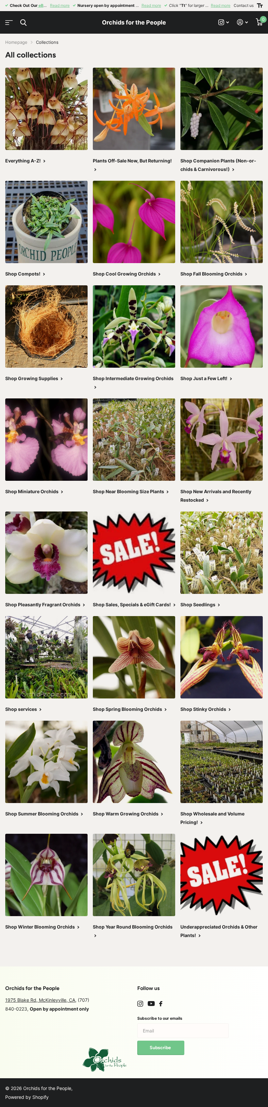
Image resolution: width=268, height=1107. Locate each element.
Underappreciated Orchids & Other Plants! (219, 931)
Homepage (16, 42)
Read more (60, 5)
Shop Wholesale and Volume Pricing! (212, 818)
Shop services (21, 709)
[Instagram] (140, 1004)
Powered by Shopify (27, 1097)
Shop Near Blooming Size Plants (129, 491)
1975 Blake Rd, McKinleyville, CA (40, 1000)
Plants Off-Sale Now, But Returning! (133, 160)
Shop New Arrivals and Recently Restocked (215, 496)
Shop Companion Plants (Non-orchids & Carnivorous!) (218, 165)
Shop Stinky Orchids (203, 709)
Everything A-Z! (23, 160)
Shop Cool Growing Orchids (125, 274)
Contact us (244, 5)
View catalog (8, 20)
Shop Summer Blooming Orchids (42, 813)
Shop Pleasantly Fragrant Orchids (43, 604)
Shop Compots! (23, 274)
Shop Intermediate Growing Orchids (134, 378)
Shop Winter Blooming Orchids (40, 927)
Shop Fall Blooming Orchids (211, 274)
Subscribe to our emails (159, 1018)
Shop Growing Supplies (32, 378)
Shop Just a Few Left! (204, 378)
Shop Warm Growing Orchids (126, 813)
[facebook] (160, 1004)
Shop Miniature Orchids (32, 491)
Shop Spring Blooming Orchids (128, 709)
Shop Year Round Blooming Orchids (133, 927)
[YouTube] (151, 1004)
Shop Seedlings (198, 604)
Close (23, 22)
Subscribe (161, 1047)
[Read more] (223, 22)
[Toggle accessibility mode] (260, 5)
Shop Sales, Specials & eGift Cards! (132, 604)
